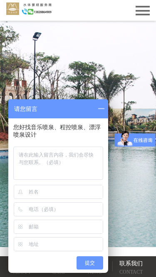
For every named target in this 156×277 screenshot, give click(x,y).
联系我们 (131, 267)
